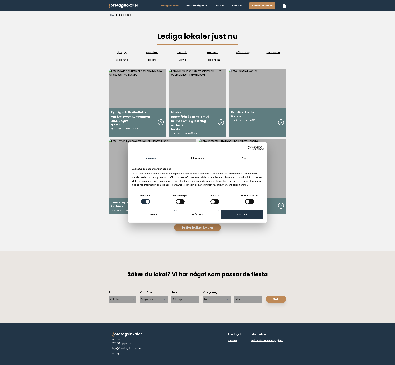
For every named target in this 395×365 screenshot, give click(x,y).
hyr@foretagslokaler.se (126, 348)
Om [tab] (244, 158)
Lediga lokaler (124, 14)
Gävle (182, 60)
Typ (174, 292)
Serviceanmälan (262, 5)
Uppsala (182, 52)
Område (146, 292)
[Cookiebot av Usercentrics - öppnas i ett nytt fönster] (250, 148)
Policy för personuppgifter (267, 340)
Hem (111, 14)
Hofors (152, 60)
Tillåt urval (197, 214)
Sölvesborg (243, 52)
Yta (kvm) (210, 292)
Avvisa (153, 214)
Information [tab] (197, 158)
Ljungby (122, 52)
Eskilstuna (122, 60)
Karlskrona (273, 52)
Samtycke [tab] (151, 158)
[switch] (180, 201)
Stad (112, 292)
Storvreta (212, 52)
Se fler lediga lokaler (197, 227)
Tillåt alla (242, 214)
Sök (276, 299)
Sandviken (152, 52)
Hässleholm (213, 60)
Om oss (232, 340)
